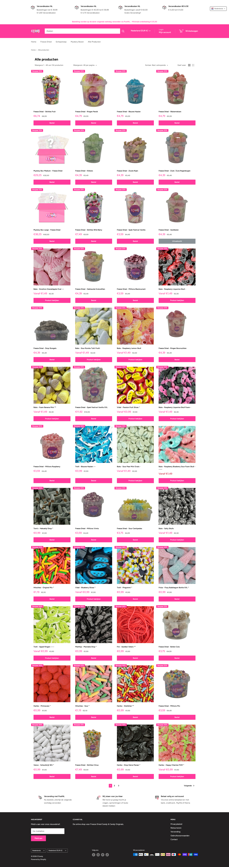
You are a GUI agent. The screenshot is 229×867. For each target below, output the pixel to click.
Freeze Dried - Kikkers (84, 171)
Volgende (188, 786)
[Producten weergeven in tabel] (189, 65)
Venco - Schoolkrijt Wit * (44, 765)
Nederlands (36, 850)
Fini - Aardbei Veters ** (126, 647)
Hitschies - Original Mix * (44, 587)
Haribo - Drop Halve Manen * (128, 765)
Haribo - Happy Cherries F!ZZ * (171, 765)
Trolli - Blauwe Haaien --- (85, 466)
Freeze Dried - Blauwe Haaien (129, 112)
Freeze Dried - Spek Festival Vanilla (131, 230)
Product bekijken (52, 300)
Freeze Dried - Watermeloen (170, 112)
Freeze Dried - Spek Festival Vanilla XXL (91, 407)
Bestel (52, 123)
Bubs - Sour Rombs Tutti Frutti (87, 348)
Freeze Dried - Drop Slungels (45, 348)
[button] (218, 9)
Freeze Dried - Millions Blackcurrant (131, 289)
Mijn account (165, 32)
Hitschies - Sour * (82, 706)
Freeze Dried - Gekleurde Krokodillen (90, 289)
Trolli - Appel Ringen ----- (44, 647)
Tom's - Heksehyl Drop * (43, 528)
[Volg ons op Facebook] (93, 854)
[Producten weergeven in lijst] (193, 65)
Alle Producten (94, 42)
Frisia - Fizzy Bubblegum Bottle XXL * (174, 587)
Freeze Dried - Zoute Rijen (127, 171)
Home (33, 42)
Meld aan (38, 838)
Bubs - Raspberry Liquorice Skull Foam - (175, 407)
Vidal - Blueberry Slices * (85, 587)
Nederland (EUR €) (55, 850)
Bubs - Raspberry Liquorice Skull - (172, 289)
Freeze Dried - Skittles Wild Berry (88, 230)
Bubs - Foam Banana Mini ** (45, 407)
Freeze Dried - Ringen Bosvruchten (172, 348)
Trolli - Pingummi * (124, 587)
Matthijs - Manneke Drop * (86, 647)
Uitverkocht (177, 241)
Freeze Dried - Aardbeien (169, 230)
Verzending (175, 832)
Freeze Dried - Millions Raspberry (47, 466)
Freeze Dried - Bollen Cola (169, 647)
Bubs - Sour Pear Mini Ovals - (129, 466)
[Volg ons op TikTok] (107, 854)
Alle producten (43, 50)
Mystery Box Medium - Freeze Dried (48, 171)
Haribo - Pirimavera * (42, 706)
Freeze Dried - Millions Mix (169, 706)
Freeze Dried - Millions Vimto (87, 528)
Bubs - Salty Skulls (166, 528)
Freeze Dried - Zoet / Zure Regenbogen (174, 171)
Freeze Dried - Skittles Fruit (45, 112)
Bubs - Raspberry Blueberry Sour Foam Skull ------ (177, 467)
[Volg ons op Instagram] (98, 854)
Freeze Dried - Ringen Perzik (86, 112)
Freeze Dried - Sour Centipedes (129, 528)
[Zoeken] (123, 31)
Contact (174, 839)
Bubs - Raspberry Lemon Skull (129, 348)
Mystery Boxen (77, 42)
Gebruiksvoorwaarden (180, 835)
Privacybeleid (176, 824)
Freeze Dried (46, 42)
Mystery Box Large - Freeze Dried (47, 230)
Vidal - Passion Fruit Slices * (128, 407)
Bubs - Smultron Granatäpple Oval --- (49, 289)
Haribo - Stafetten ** (125, 706)
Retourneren (176, 828)
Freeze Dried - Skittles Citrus (87, 765)
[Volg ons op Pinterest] (102, 854)
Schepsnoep (61, 42)
